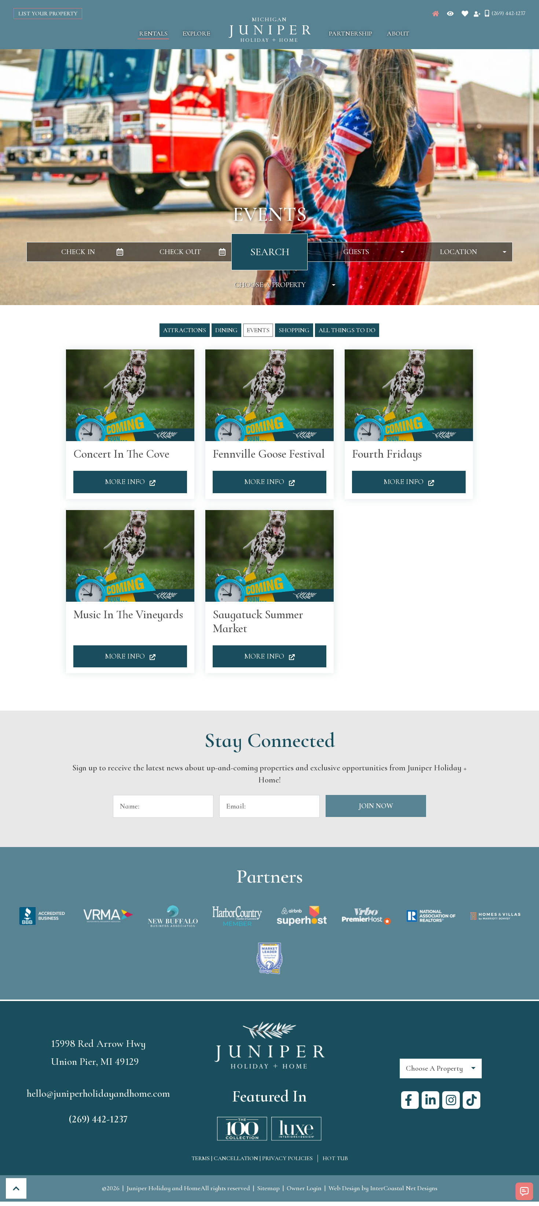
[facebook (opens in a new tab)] (410, 1100)
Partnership (350, 33)
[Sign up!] (477, 13)
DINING (226, 330)
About (398, 33)
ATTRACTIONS (184, 330)
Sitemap (268, 1188)
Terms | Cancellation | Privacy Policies (252, 1158)
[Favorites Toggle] (465, 13)
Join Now (376, 806)
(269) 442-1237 (98, 1119)
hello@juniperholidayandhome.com (98, 1093)
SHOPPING (294, 330)
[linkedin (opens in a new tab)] (430, 1100)
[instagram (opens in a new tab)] (451, 1100)
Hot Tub (335, 1158)
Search (269, 252)
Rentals (153, 33)
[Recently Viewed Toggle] (450, 13)
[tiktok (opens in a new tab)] (471, 1100)
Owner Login (304, 1188)
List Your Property (47, 13)
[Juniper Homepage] (435, 13)
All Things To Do (347, 330)
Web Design (344, 1188)
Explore (196, 33)
